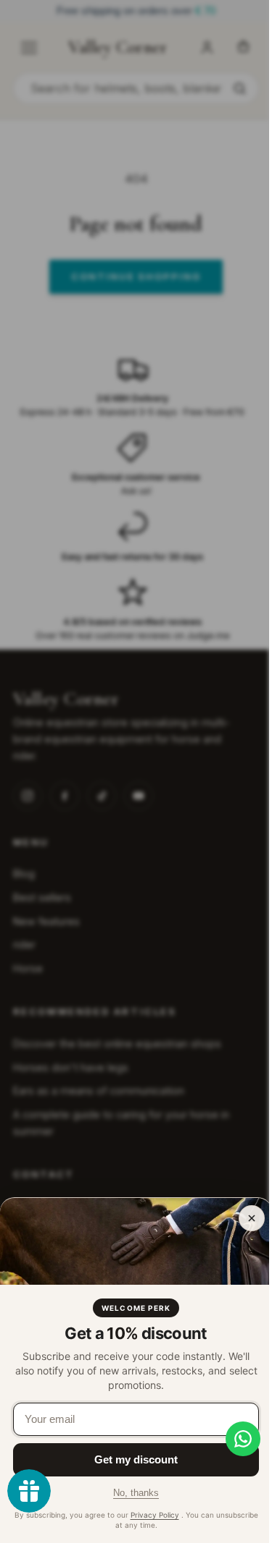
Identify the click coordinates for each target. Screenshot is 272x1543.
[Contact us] (232, 1438)
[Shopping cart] (243, 48)
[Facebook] (64, 795)
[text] (136, 11)
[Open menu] (29, 48)
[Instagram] (27, 795)
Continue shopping (136, 276)
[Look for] (239, 88)
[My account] (207, 48)
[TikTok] (101, 795)
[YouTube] (138, 795)
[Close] (252, 1218)
